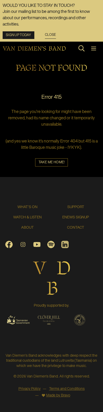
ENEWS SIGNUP (75, 217)
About (27, 227)
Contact (75, 227)
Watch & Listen (27, 217)
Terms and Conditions (67, 388)
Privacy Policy (29, 388)
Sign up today (18, 34)
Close (50, 35)
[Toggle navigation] (94, 48)
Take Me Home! (52, 162)
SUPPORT (75, 206)
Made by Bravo (58, 395)
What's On (27, 206)
